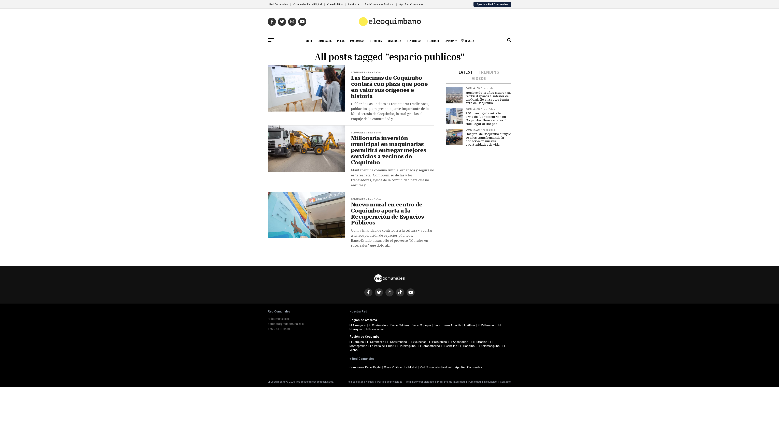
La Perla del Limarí (382, 346)
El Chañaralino (378, 325)
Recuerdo (433, 41)
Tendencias (414, 41)
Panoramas (357, 41)
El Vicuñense (418, 342)
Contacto (505, 381)
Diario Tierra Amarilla (447, 325)
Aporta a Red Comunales (492, 4)
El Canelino (450, 346)
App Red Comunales (411, 4)
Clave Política (335, 4)
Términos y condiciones (420, 381)
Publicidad (474, 381)
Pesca (340, 41)
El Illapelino (467, 346)
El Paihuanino (438, 342)
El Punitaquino (406, 346)
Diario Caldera (400, 325)
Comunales (324, 41)
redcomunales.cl (278, 319)
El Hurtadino (479, 342)
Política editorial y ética (360, 381)
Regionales (394, 41)
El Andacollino (459, 342)
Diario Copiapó (421, 325)
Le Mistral (353, 4)
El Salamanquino (489, 346)
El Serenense (375, 342)
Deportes (376, 41)
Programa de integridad (451, 381)
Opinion (449, 41)
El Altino (469, 325)
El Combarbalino (429, 346)
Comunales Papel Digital (307, 4)
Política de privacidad (389, 381)
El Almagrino (358, 325)
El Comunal (357, 342)
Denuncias (490, 381)
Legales (469, 41)
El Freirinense (375, 329)
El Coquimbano (397, 342)
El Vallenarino (487, 325)
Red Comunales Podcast (379, 4)
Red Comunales (278, 4)
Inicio (308, 41)
